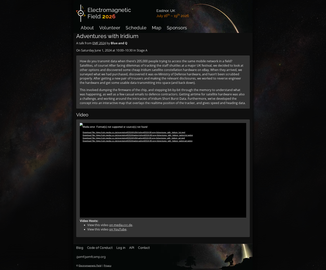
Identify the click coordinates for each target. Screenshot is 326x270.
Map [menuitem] (156, 27)
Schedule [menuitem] (136, 27)
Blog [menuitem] (79, 248)
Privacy (107, 265)
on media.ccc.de (120, 225)
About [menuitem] (87, 27)
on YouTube (117, 229)
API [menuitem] (131, 248)
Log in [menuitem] (120, 248)
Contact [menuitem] (144, 248)
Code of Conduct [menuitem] (100, 248)
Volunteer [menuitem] (109, 27)
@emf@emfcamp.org (91, 257)
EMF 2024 (99, 43)
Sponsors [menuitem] (177, 27)
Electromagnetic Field (90, 265)
